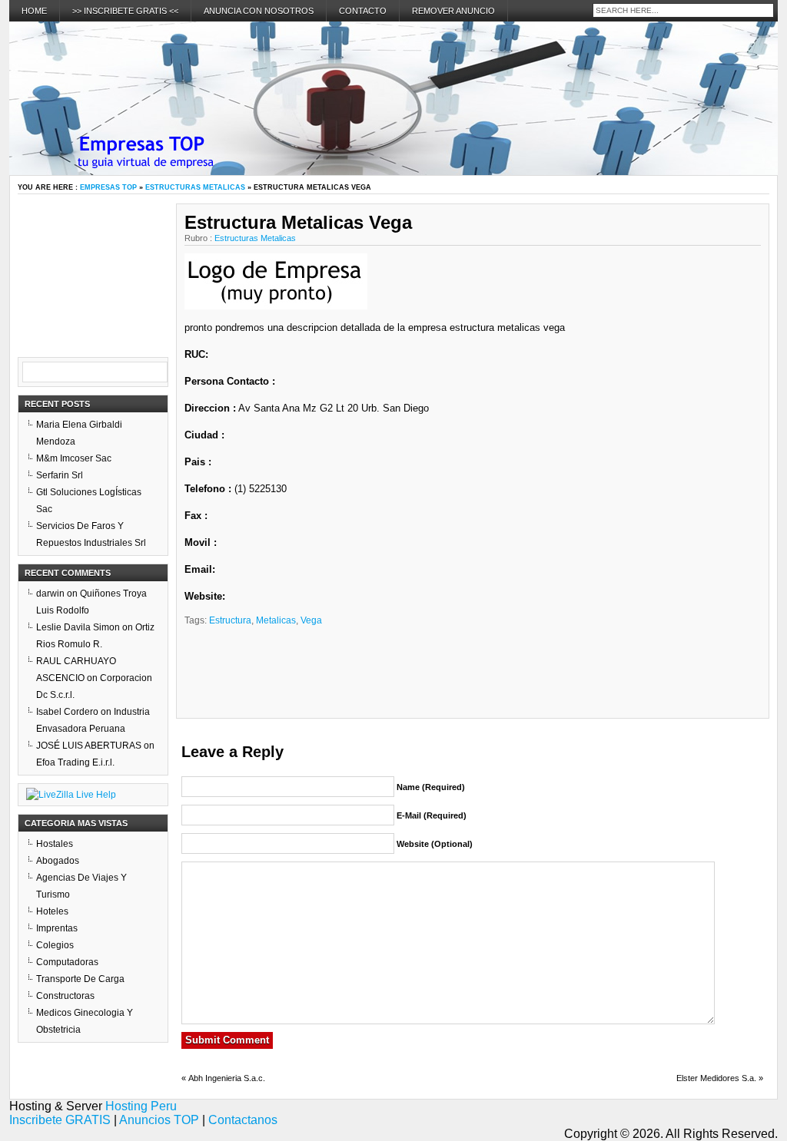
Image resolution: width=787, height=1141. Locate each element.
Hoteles (52, 911)
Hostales (54, 843)
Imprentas (57, 928)
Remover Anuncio (453, 10)
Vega (311, 620)
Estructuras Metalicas (195, 187)
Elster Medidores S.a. (716, 1078)
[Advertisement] (575, 276)
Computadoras (67, 962)
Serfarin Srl (59, 475)
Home (34, 10)
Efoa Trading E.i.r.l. (75, 762)
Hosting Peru (141, 1106)
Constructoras (65, 996)
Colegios (55, 945)
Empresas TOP (108, 187)
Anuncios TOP (159, 1119)
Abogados (57, 860)
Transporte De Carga (80, 979)
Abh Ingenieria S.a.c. (226, 1078)
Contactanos (242, 1119)
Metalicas (276, 620)
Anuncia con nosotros (259, 10)
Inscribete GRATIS (60, 1119)
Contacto (363, 10)
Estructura (230, 620)
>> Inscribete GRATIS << (125, 10)
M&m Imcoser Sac (73, 458)
